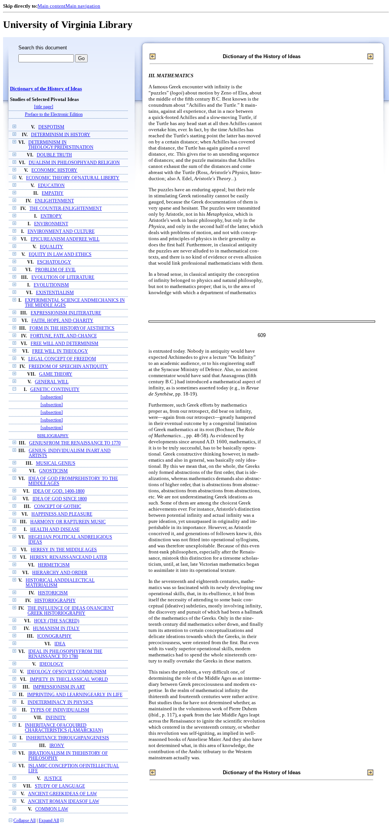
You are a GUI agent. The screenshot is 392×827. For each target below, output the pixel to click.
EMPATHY (53, 193)
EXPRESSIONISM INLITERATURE (66, 313)
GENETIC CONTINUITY (55, 389)
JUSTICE (53, 778)
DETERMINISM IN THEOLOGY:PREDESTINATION (60, 145)
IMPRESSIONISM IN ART (59, 687)
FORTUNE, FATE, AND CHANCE (63, 336)
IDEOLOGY (51, 664)
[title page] (43, 106)
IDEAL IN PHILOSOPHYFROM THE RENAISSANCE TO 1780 (65, 654)
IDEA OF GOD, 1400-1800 (59, 491)
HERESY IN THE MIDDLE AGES (64, 549)
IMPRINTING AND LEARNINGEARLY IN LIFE (74, 694)
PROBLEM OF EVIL (55, 269)
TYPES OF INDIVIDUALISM (59, 710)
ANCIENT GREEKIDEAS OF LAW (62, 793)
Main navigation (82, 6)
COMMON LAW (51, 809)
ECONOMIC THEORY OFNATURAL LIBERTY (72, 178)
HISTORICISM (53, 593)
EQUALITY (51, 246)
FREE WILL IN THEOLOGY (60, 351)
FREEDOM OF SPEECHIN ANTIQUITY (68, 366)
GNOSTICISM (53, 471)
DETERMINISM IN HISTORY (60, 134)
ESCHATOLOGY (54, 262)
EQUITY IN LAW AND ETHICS (60, 254)
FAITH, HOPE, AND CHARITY (62, 320)
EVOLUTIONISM (51, 285)
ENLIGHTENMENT (54, 201)
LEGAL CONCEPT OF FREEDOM (62, 359)
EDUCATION (51, 185)
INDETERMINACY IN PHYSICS (60, 702)
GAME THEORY (55, 374)
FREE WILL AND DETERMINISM (64, 343)
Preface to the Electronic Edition (54, 114)
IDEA (59, 643)
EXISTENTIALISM (55, 292)
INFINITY (56, 717)
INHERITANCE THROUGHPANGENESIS (67, 738)
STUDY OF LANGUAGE (60, 786)
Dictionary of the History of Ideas (46, 88)
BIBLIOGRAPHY (53, 435)
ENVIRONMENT (51, 223)
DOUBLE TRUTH (54, 155)
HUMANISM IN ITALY (56, 628)
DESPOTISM (51, 127)
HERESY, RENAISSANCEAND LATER (68, 557)
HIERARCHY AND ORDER (59, 572)
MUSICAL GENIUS (55, 463)
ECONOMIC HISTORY (54, 170)
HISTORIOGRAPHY (55, 600)
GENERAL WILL (52, 381)
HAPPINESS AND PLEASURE (61, 514)
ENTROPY (51, 216)
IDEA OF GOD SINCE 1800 (60, 499)
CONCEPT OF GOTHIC (57, 506)
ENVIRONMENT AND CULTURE (61, 231)
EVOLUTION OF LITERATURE (62, 277)
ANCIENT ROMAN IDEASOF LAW (63, 801)
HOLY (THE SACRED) (56, 621)
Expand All (49, 820)
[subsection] (52, 397)
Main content (51, 6)
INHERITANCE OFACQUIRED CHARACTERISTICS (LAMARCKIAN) (64, 728)
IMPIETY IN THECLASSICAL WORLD (69, 679)
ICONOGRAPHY (54, 636)
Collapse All (24, 820)
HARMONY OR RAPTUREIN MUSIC (68, 521)
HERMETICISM (54, 565)
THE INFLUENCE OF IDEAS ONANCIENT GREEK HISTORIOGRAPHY (71, 611)
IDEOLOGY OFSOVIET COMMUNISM (66, 671)
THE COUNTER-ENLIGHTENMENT (65, 208)
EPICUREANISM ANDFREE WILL (65, 239)
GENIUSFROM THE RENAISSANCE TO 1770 (75, 443)
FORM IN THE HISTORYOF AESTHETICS (71, 328)
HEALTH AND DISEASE (55, 529)
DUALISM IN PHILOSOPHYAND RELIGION (74, 162)
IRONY (56, 745)
